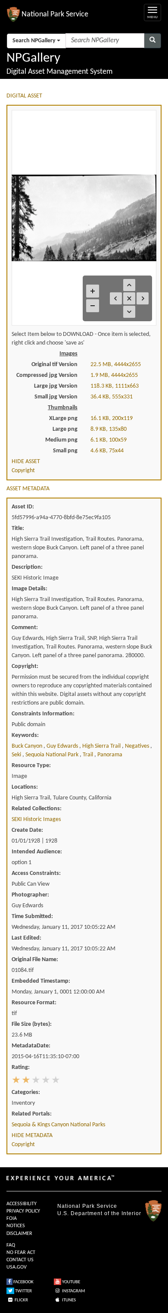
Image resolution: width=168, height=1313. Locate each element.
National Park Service (87, 1206)
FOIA (11, 1218)
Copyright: (25, 666)
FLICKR (21, 1300)
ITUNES (68, 1300)
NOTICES (15, 1225)
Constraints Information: (43, 714)
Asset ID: (23, 507)
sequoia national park (52, 755)
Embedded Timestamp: (41, 981)
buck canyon (28, 746)
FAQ (10, 1245)
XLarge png (63, 418)
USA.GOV (16, 1267)
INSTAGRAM (73, 1291)
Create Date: (27, 830)
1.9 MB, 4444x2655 (114, 375)
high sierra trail (102, 746)
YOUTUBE (70, 1282)
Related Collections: (37, 808)
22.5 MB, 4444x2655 (115, 364)
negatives (137, 746)
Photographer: (30, 895)
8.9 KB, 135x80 (108, 429)
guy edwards (63, 746)
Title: (18, 528)
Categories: (26, 1092)
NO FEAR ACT (20, 1252)
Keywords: (25, 735)
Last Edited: (26, 938)
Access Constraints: (36, 873)
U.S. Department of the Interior (99, 1213)
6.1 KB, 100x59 (108, 440)
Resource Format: (34, 1003)
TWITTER (23, 1291)
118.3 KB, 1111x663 (114, 386)
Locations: (25, 787)
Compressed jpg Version (47, 375)
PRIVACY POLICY (23, 1211)
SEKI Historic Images (36, 819)
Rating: (21, 1067)
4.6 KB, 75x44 (107, 451)
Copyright (23, 470)
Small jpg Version (56, 397)
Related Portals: (32, 1114)
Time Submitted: (32, 916)
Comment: (25, 627)
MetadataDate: (31, 1046)
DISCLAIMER (19, 1233)
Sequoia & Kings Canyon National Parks (58, 1125)
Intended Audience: (37, 852)
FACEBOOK (23, 1282)
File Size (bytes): (32, 1024)
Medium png (61, 440)
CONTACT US (20, 1260)
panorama (109, 755)
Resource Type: (31, 765)
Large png (65, 429)
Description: (27, 567)
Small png (65, 451)
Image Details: (29, 589)
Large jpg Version (56, 386)
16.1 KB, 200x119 (111, 418)
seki (17, 755)
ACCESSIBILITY (21, 1203)
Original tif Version (54, 364)
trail (88, 755)
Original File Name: (35, 959)
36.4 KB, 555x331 (111, 397)
